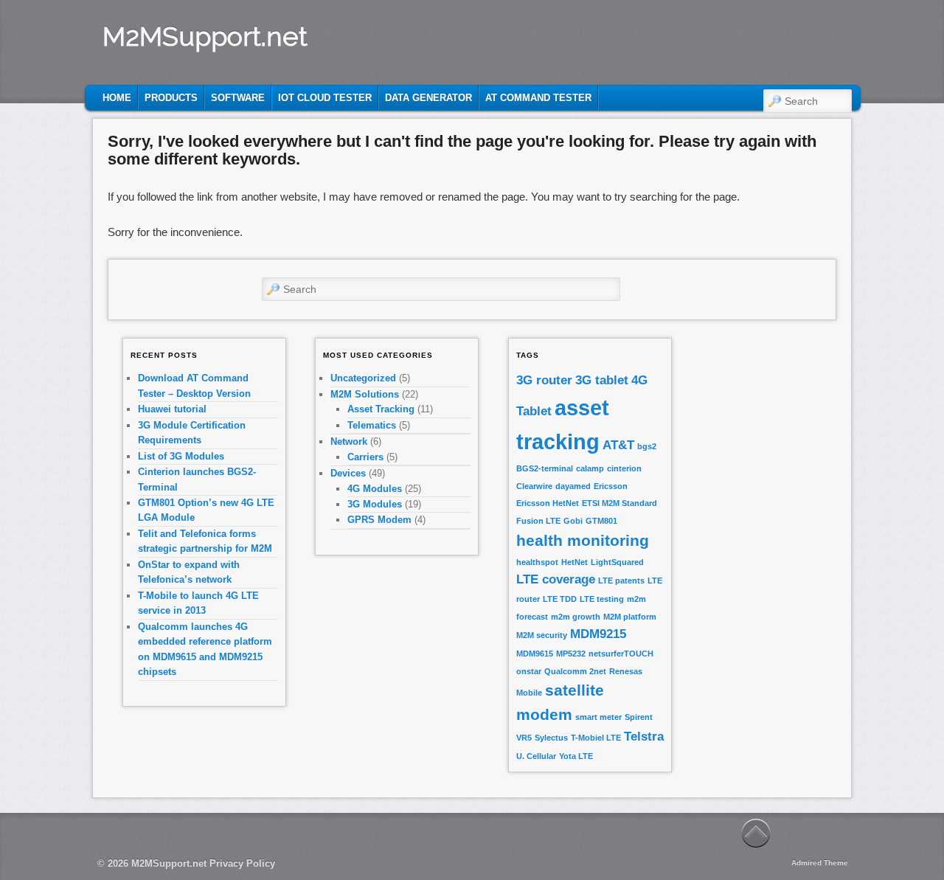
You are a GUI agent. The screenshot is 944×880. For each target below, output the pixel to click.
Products (171, 97)
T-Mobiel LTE (596, 737)
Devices (348, 473)
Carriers (365, 456)
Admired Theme (819, 863)
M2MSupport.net (205, 36)
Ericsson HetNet (547, 503)
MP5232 (571, 653)
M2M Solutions (364, 394)
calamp (590, 468)
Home (117, 97)
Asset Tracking (380, 409)
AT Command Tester (538, 97)
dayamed (573, 486)
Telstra (644, 737)
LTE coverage (555, 579)
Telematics (371, 425)
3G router (544, 380)
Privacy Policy (242, 863)
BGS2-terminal (544, 468)
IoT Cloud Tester (325, 97)
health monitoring (582, 540)
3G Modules (374, 504)
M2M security (541, 635)
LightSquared (617, 562)
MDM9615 (534, 653)
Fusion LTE (538, 520)
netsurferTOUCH (621, 653)
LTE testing (602, 599)
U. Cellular (536, 756)
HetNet (574, 562)
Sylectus (551, 737)
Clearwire (534, 486)
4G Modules (374, 488)
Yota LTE (576, 756)
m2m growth (575, 616)
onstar (528, 671)
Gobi (573, 520)
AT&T (618, 445)
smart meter (598, 717)
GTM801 (601, 520)
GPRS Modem (379, 519)
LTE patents (621, 580)
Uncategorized (363, 378)
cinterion (624, 468)
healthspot (537, 562)
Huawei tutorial (172, 409)
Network (348, 441)
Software (238, 97)
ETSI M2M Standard (619, 503)
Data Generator (428, 97)
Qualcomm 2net (575, 671)
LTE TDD (560, 599)
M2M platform (629, 616)
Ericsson (611, 486)
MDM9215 (598, 634)
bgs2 (646, 446)
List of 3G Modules (181, 456)
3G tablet (601, 380)
